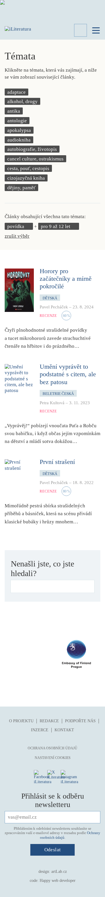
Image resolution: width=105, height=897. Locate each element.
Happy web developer (58, 880)
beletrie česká (58, 393)
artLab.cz (59, 871)
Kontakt (64, 730)
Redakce (49, 721)
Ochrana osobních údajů (52, 748)
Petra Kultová (52, 402)
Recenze (48, 316)
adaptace (16, 92)
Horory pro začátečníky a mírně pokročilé (66, 278)
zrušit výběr (17, 236)
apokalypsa (19, 130)
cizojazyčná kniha (26, 178)
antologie (17, 120)
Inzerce (39, 730)
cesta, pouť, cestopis (28, 168)
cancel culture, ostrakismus (35, 159)
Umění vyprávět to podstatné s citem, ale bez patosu (68, 374)
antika (13, 111)
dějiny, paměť (21, 187)
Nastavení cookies (53, 758)
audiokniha (19, 140)
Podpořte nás (80, 721)
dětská (50, 298)
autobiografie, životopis (32, 149)
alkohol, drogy (22, 101)
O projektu (21, 721)
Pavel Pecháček (54, 307)
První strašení (57, 461)
